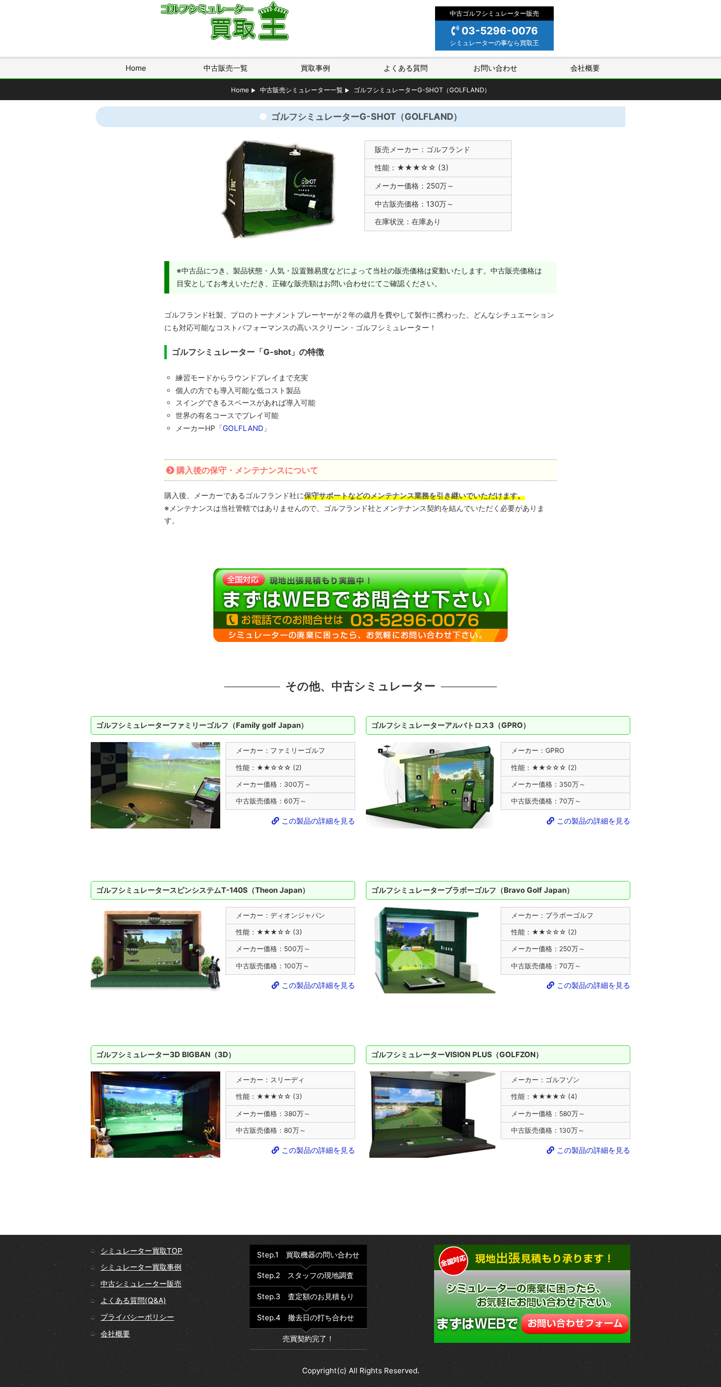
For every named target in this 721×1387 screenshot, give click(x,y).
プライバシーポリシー (137, 1317)
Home (136, 68)
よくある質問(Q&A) (133, 1300)
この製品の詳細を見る (318, 821)
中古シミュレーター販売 (141, 1283)
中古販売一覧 (226, 68)
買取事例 (315, 68)
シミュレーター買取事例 (141, 1267)
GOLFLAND (243, 428)
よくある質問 (406, 68)
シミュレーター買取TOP (141, 1250)
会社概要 (585, 68)
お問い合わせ (495, 68)
